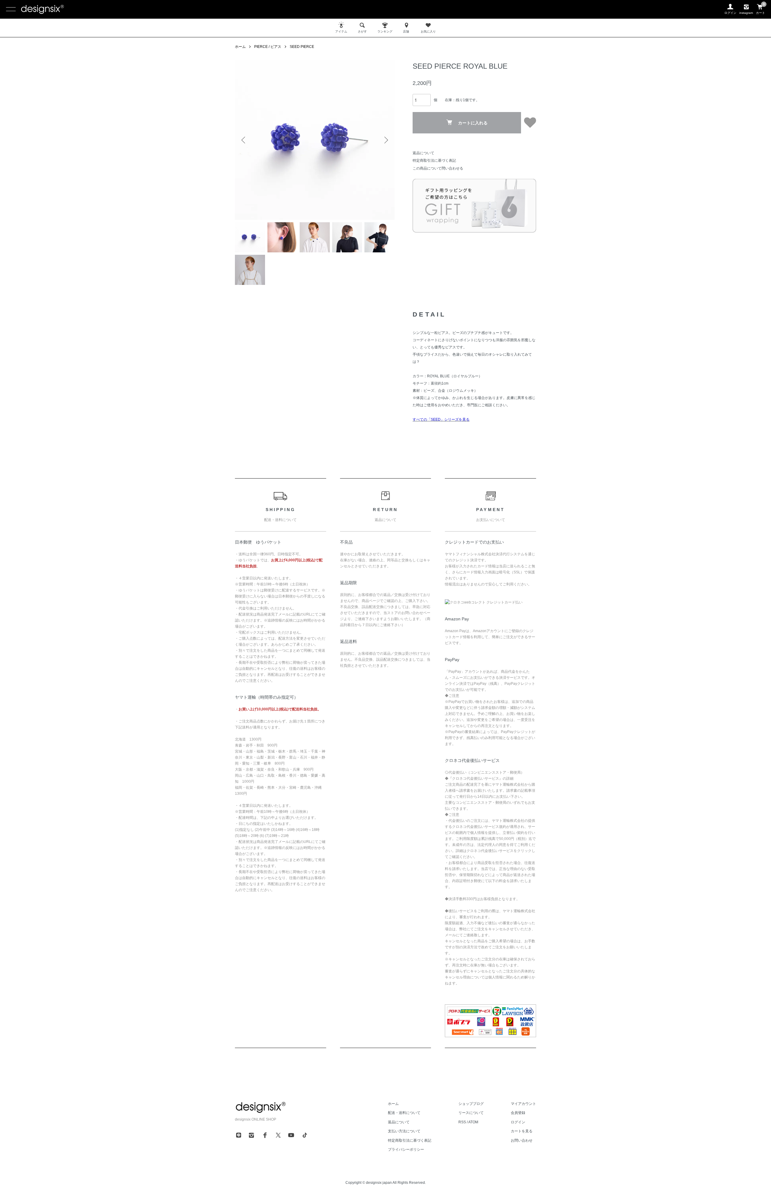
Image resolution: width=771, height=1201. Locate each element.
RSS (462, 1122)
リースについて (471, 1113)
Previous (243, 140)
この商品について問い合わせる (438, 168)
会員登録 (518, 1113)
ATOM (473, 1122)
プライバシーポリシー (406, 1149)
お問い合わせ (521, 1140)
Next (385, 140)
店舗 (406, 31)
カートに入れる (473, 122)
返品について (423, 153)
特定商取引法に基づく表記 (434, 160)
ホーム (240, 47)
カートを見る (521, 1131)
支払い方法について (404, 1131)
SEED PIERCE (302, 47)
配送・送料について (404, 1113)
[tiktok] (304, 1135)
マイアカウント (523, 1104)
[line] (238, 1135)
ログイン (518, 1122)
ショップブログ (471, 1104)
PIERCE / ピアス (267, 47)
